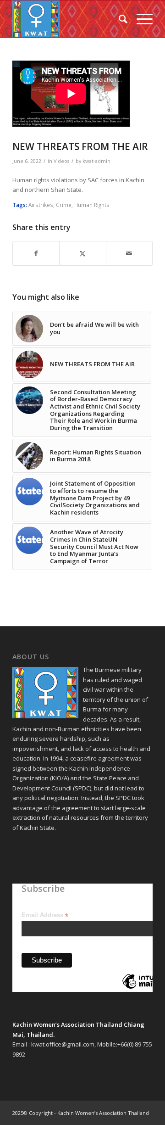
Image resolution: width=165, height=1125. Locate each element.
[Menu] (140, 18)
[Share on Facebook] (36, 253)
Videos (61, 161)
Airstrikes (40, 204)
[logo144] (68, 18)
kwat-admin (96, 161)
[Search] (118, 18)
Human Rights (92, 204)
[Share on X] (82, 253)
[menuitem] (118, 18)
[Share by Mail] (129, 253)
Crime (64, 204)
